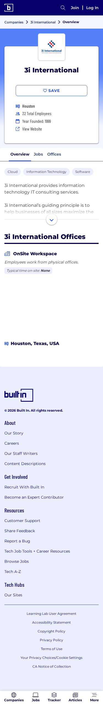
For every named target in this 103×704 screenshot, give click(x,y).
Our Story (13, 433)
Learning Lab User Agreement (51, 613)
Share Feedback (19, 530)
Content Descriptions (25, 463)
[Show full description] (51, 219)
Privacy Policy (51, 640)
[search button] (62, 8)
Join (75, 7)
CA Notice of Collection (51, 666)
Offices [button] (54, 154)
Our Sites (13, 594)
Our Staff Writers (21, 453)
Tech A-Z (12, 571)
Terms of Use (51, 649)
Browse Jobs (16, 561)
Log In (92, 7)
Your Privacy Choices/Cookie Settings (51, 658)
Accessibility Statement (51, 622)
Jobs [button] (38, 154)
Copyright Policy (51, 631)
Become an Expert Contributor (34, 497)
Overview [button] (19, 154)
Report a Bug (17, 541)
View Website (32, 128)
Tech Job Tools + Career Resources (37, 551)
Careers (11, 443)
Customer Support (22, 520)
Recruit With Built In (24, 487)
